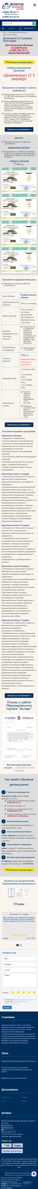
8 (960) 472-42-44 (11, 16)
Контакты (24, 1101)
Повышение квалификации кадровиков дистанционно (19, 1061)
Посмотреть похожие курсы (20, 62)
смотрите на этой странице (24, 769)
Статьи (4, 1101)
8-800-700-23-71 (19, 50)
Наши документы (6, 1097)
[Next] (32, 737)
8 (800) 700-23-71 (11, 12)
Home (4, 32)
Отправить (7, 1007)
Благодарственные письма (12, 1151)
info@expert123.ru (29, 28)
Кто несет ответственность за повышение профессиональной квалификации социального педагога (17, 1070)
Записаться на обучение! (18, 129)
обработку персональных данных (24, 1000)
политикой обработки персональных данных (16, 1002)
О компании (24, 1097)
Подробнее (9, 1187)
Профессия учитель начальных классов (14, 1078)
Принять (26, 1182)
